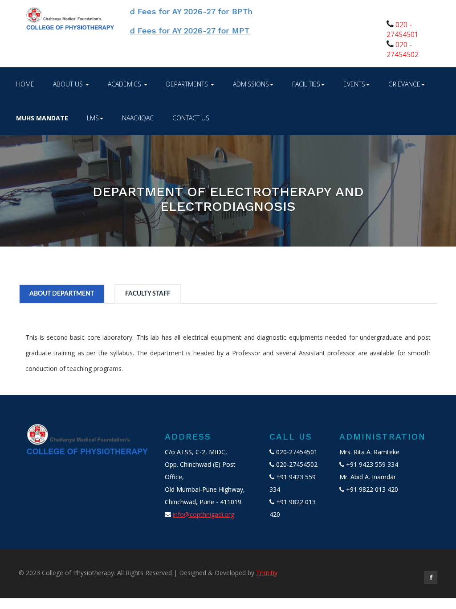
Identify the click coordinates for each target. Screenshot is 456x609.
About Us (69, 84)
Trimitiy (266, 572)
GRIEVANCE (404, 84)
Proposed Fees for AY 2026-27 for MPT (163, 30)
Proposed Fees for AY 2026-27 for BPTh (164, 11)
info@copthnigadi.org (203, 514)
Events (354, 84)
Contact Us (190, 118)
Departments (188, 84)
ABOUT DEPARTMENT (61, 294)
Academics (125, 84)
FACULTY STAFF (148, 294)
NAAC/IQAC (138, 118)
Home (25, 84)
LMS (93, 118)
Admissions (251, 84)
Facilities (306, 84)
